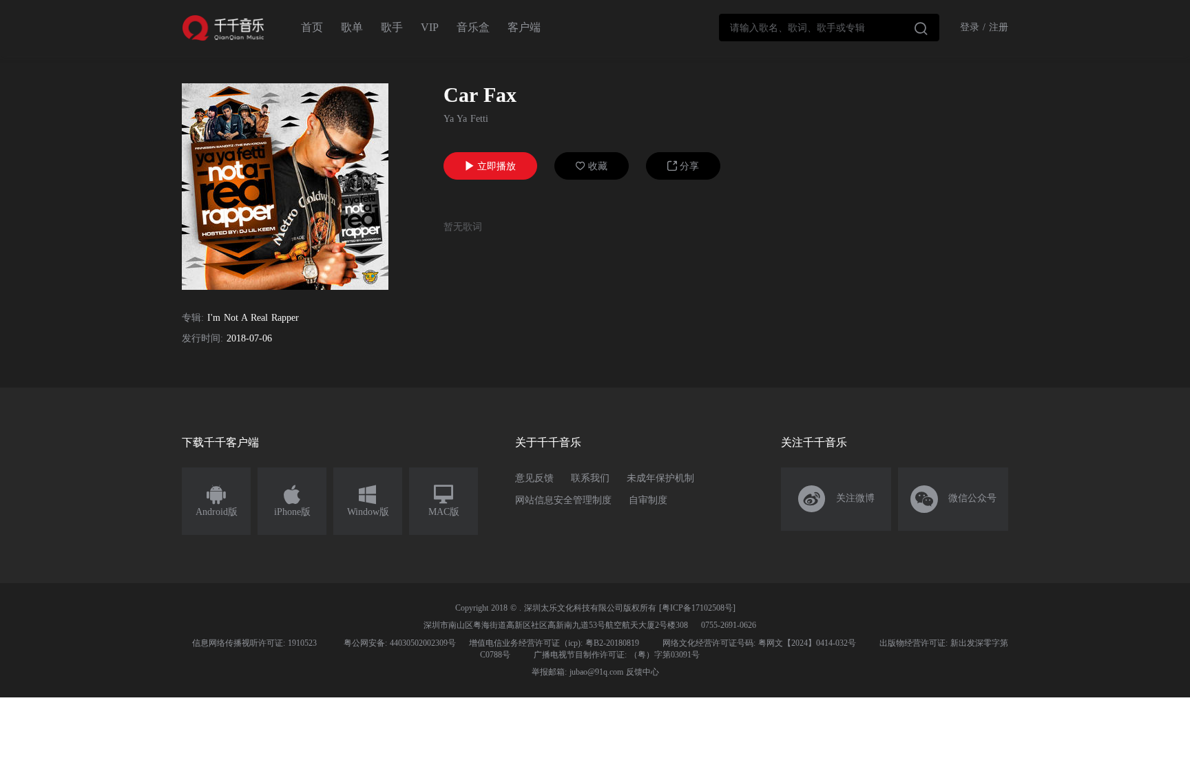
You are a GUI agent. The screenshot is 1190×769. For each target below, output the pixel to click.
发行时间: (202, 338)
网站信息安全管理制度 (563, 500)
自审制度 (648, 500)
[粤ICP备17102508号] (697, 608)
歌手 (392, 27)
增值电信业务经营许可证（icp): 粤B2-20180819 (554, 643)
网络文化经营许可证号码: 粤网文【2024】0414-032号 (759, 643)
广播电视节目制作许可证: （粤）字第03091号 (617, 655)
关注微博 (836, 499)
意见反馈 (534, 478)
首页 (312, 27)
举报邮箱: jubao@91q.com (577, 672)
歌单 (352, 27)
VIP (430, 27)
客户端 (524, 27)
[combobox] (829, 27)
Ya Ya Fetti (465, 119)
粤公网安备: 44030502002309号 (400, 643)
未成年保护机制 (660, 478)
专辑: (193, 318)
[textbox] (829, 27)
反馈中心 (642, 672)
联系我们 (590, 478)
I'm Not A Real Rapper (253, 318)
